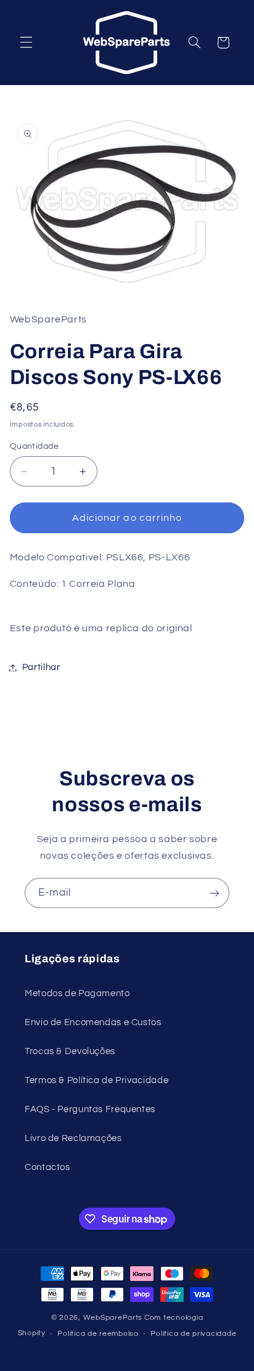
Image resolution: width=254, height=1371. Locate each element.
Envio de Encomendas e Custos (93, 1022)
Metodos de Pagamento (77, 993)
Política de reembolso (97, 1333)
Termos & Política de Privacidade (96, 1080)
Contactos (47, 1167)
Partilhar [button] (41, 667)
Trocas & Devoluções (70, 1051)
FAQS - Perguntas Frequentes (90, 1109)
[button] (26, 42)
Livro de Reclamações (73, 1138)
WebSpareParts (113, 1317)
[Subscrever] (214, 893)
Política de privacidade (193, 1333)
